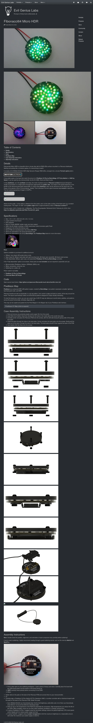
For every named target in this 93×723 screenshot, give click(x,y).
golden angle (31, 205)
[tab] (39, 306)
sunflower (22, 183)
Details (8, 150)
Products (81, 21)
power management (34, 714)
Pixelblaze (7, 289)
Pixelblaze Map (10, 156)
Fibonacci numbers (54, 183)
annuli (64, 188)
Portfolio (81, 17)
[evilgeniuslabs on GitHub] (82, 2)
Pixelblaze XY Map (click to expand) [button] (17, 306)
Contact (81, 32)
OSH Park (34, 230)
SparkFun (6, 642)
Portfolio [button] (19, 2)
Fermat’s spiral (64, 171)
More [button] (42, 2)
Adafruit (69, 640)
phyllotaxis (11, 183)
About (80, 36)
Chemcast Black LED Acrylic (14, 275)
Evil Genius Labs (7, 2)
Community (82, 28)
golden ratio (46, 184)
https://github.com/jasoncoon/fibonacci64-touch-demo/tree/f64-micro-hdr (40, 282)
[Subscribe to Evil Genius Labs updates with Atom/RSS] (91, 2)
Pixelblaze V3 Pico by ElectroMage (46, 178)
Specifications (10, 152)
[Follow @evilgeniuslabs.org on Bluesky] (78, 2)
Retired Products (81, 40)
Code (7, 154)
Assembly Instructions (12, 159)
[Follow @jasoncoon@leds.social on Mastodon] (74, 2)
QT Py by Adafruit (62, 178)
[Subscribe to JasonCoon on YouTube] (87, 2)
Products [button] (28, 2)
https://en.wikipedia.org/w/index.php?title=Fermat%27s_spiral (21, 210)
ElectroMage (29, 233)
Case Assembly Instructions (14, 158)
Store (36, 2)
